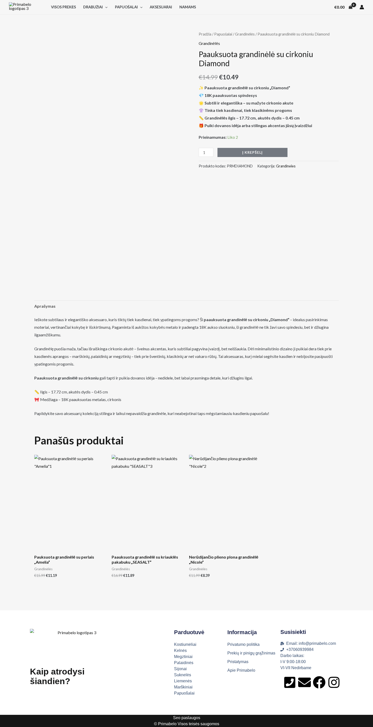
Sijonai (180, 669)
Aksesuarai (161, 7)
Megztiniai (183, 656)
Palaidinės (183, 663)
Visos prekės (63, 7)
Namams (187, 7)
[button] (105, 7)
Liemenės (183, 681)
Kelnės (180, 650)
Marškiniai (183, 687)
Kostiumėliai (185, 644)
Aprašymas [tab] (45, 306)
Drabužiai (93, 7)
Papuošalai (126, 7)
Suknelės (182, 675)
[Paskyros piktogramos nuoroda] (362, 7)
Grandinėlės (245, 34)
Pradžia (205, 34)
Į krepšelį (252, 152)
